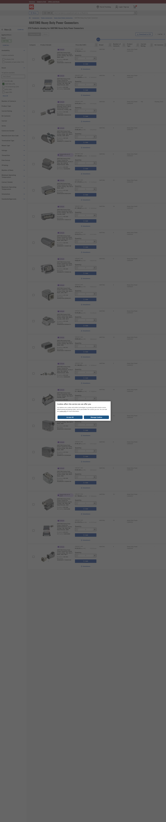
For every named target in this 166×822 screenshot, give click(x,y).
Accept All (70, 417)
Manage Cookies (96, 417)
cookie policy (63, 411)
